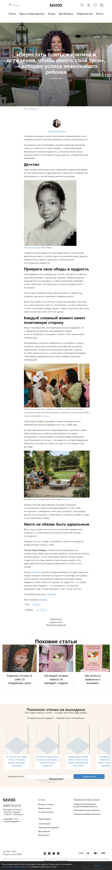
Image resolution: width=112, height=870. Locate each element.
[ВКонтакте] (49, 853)
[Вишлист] (95, 4)
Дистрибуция (44, 831)
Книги (12, 14)
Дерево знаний (44, 808)
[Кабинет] (88, 5)
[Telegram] (58, 853)
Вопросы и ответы (46, 804)
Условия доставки (46, 812)
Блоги (99, 14)
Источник (66, 499)
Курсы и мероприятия (31, 14)
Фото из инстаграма (32, 247)
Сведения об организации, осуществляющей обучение (85, 805)
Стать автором (44, 824)
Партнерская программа (48, 828)
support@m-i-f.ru (10, 819)
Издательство (85, 14)
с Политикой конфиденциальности (15, 867)
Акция (51, 14)
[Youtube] (45, 853)
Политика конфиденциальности (87, 814)
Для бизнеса (66, 14)
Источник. (45, 416)
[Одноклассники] (53, 853)
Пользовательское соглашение (87, 810)
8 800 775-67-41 (12, 805)
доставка (16, 5)
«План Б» (36, 572)
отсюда (43, 600)
